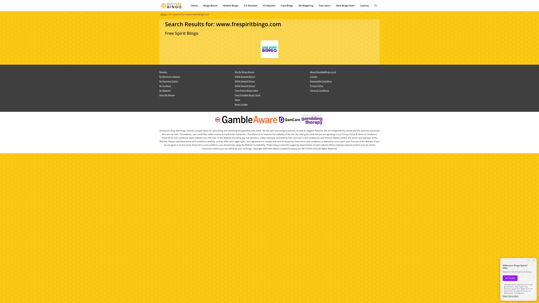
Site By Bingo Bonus (244, 72)
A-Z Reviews (250, 5)
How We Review (167, 95)
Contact (313, 76)
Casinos (364, 5)
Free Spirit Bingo (181, 33)
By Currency (165, 85)
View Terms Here (511, 296)
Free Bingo (287, 5)
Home (194, 5)
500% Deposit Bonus (245, 85)
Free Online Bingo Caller (246, 90)
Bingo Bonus (210, 5)
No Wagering (306, 5)
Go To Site (510, 278)
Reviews (163, 72)
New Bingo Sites (345, 5)
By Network (165, 90)
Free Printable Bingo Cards (247, 95)
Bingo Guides (241, 104)
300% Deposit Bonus (245, 81)
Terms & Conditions (319, 90)
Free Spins (325, 5)
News (237, 99)
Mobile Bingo (230, 5)
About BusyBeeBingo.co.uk (323, 72)
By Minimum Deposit (169, 76)
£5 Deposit (269, 5)
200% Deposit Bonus (245, 76)
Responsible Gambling (321, 81)
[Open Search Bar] (376, 5)
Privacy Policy (316, 85)
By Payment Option (168, 81)
